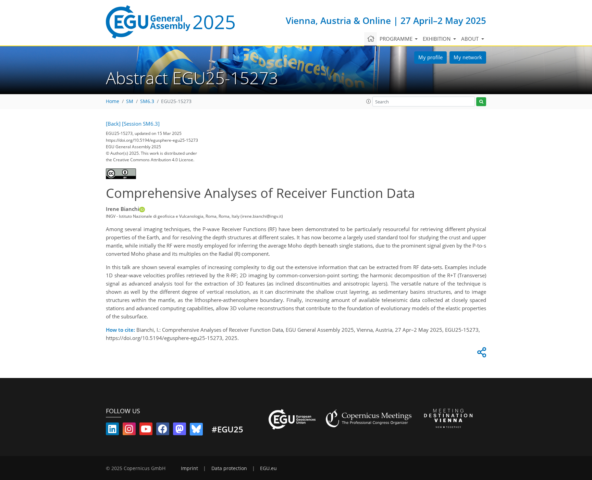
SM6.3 (147, 101)
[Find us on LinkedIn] (112, 430)
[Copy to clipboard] (480, 354)
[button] (368, 101)
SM (129, 101)
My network (468, 57)
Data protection (229, 468)
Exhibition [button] (437, 38)
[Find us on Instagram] (129, 430)
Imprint (189, 468)
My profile (430, 57)
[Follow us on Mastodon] (179, 430)
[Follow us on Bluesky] (196, 430)
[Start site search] (481, 101)
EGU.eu (268, 468)
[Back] (113, 123)
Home (112, 101)
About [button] (470, 38)
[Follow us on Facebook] (162, 430)
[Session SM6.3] (141, 123)
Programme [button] (397, 38)
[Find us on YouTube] (145, 430)
